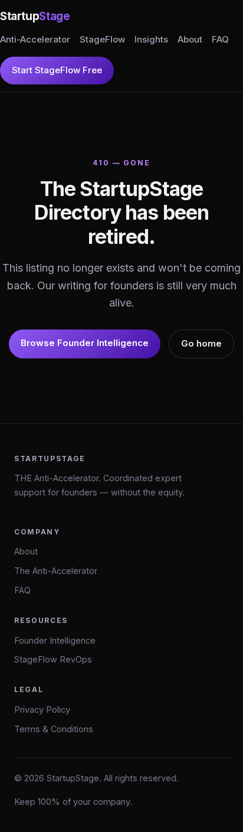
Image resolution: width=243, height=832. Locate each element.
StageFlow (102, 39)
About (190, 39)
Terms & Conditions (53, 729)
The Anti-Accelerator (55, 571)
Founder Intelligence (55, 640)
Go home (201, 343)
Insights (151, 39)
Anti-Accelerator (35, 39)
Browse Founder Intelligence (85, 342)
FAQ (220, 39)
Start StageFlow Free (57, 70)
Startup (35, 16)
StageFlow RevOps (53, 659)
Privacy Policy (42, 709)
